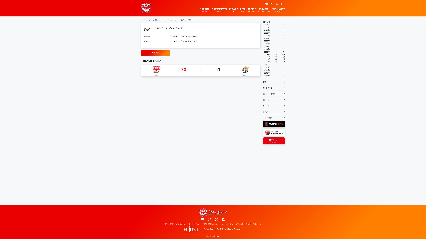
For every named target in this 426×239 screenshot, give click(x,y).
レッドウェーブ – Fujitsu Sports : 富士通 (146, 7)
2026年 (267, 25)
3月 (269, 61)
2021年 (267, 38)
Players (264, 9)
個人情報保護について (210, 224)
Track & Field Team (225, 229)
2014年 (267, 68)
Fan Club (277, 9)
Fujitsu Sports (209, 229)
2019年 (267, 44)
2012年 (267, 73)
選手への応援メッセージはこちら (175, 224)
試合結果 (156, 53)
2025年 (267, 28)
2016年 (267, 52)
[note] (282, 4)
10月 (283, 54)
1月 (283, 61)
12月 (268, 54)
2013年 (267, 70)
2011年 (267, 76)
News (232, 9)
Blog (243, 9)
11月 (276, 54)
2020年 (267, 41)
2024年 (267, 30)
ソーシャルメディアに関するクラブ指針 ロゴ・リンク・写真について (240, 224)
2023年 (267, 33)
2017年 (267, 49)
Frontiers (238, 229)
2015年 (267, 65)
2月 (276, 61)
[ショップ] (266, 4)
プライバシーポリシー (194, 224)
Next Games (219, 9)
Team (251, 9)
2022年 (267, 36)
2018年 (267, 47)
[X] (277, 4)
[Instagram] (271, 4)
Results (204, 9)
